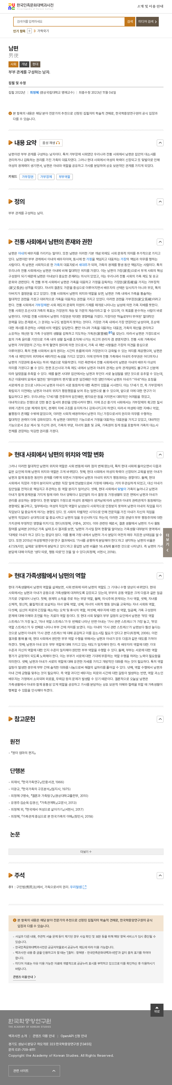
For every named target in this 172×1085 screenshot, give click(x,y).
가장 (123, 259)
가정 (89, 259)
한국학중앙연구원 (30, 1023)
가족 (57, 265)
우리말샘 (76, 887)
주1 (110, 333)
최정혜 (34, 93)
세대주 (83, 265)
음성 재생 (49, 143)
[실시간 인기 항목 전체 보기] (29, 31)
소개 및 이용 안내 (150, 6)
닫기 (160, 143)
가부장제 (46, 177)
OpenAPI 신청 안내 (74, 1036)
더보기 (84, 852)
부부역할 (64, 177)
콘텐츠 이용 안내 (23, 977)
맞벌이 (122, 489)
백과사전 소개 (18, 1036)
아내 (21, 253)
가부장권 (27, 177)
